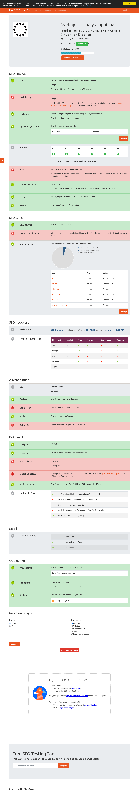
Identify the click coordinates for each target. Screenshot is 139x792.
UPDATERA (81, 44)
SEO (75, 631)
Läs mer (88, 5)
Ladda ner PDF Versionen (72, 58)
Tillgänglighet (78, 626)
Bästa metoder (79, 629)
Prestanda (77, 623)
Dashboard (62, 10)
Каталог (55, 278)
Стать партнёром (59, 305)
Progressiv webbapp (81, 634)
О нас (54, 284)
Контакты (56, 294)
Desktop (14, 623)
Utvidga (124, 138)
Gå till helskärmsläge (69, 650)
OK (129, 3)
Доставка (56, 289)
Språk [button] (125, 10)
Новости (56, 300)
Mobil (13, 626)
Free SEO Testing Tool (20, 10)
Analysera (14, 644)
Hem (35, 10)
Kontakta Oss (50, 10)
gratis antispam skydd (110, 474)
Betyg (41, 10)
